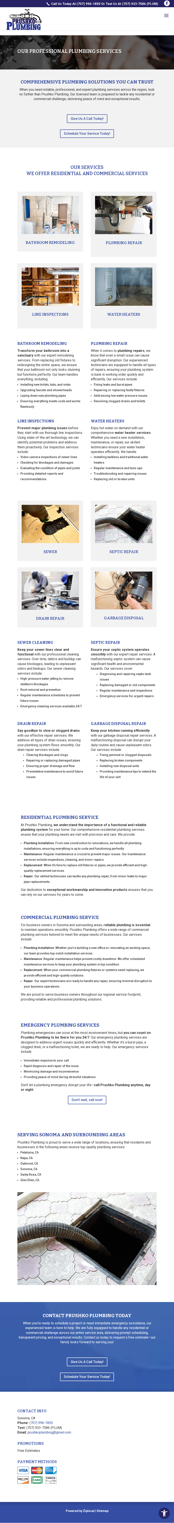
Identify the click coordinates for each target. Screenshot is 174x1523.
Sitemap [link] (102, 1511)
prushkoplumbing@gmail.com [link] (49, 1432)
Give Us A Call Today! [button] (87, 119)
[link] (164, 1513)
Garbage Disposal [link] (124, 618)
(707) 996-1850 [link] (88, 4)
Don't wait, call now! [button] (87, 1100)
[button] (167, 3)
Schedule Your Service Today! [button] (87, 134)
